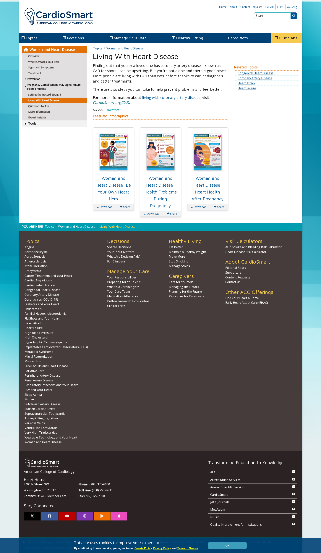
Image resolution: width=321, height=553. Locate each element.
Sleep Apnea (33, 395)
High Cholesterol (36, 337)
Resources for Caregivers (186, 296)
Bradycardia (33, 271)
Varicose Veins (35, 423)
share (126, 207)
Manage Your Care (130, 38)
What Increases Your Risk (43, 62)
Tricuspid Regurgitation (41, 418)
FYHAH (269, 7)
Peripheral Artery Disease (42, 375)
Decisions (75, 38)
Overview (33, 56)
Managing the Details (184, 287)
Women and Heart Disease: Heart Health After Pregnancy (207, 188)
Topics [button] (31, 38)
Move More (177, 256)
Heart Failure (247, 88)
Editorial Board (235, 268)
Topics (97, 48)
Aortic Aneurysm (36, 252)
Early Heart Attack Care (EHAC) (246, 303)
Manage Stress (179, 266)
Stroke (29, 399)
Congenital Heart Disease (255, 73)
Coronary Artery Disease (255, 78)
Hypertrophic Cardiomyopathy (46, 342)
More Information (39, 111)
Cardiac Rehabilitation (40, 285)
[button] (23, 38)
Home (223, 7)
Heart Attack (246, 83)
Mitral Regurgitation (39, 356)
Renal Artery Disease (39, 380)
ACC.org (292, 7)
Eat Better (176, 247)
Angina (29, 247)
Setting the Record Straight (44, 94)
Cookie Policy (143, 548)
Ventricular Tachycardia (41, 428)
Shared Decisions (119, 247)
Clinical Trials (116, 306)
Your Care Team (118, 291)
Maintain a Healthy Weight (187, 252)
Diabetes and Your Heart (42, 304)
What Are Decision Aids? (124, 256)
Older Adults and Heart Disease (46, 366)
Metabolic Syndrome (39, 352)
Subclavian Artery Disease (43, 404)
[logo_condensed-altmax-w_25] (108, 463)
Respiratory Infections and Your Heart (51, 385)
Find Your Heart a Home (242, 298)
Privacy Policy (162, 548)
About (233, 7)
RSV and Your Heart (38, 390)
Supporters (233, 272)
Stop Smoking (178, 261)
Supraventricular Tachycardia (45, 414)
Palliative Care (34, 371)
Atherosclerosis (35, 261)
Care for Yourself (181, 282)
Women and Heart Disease (52, 49)
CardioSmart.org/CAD (111, 102)
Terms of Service (187, 548)
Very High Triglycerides (41, 433)
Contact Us (233, 282)
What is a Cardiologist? (123, 287)
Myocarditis (33, 361)
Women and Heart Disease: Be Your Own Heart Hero (113, 188)
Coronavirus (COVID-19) (41, 299)
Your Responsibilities (122, 277)
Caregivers (238, 38)
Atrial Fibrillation (36, 266)
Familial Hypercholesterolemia (46, 314)
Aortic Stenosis (35, 256)
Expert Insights (37, 117)
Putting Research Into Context (128, 301)
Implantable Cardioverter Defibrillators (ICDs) (56, 347)
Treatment (34, 73)
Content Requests (251, 7)
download (105, 207)
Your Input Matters (120, 252)
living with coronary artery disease (171, 97)
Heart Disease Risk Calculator (245, 252)
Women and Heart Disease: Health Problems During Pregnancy (160, 192)
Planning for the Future (185, 291)
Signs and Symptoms (41, 67)
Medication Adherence (122, 296)
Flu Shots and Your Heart (42, 318)
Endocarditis (33, 309)
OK (227, 545)
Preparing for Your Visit (123, 282)
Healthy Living (189, 38)
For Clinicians (116, 261)
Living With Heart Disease (43, 100)
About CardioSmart (247, 262)
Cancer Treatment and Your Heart (48, 276)
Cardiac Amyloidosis (38, 280)
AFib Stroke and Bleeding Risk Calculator (253, 247)
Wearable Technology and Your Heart (51, 437)
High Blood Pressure (39, 333)
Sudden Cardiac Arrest (40, 409)
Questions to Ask (38, 106)
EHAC (280, 7)
